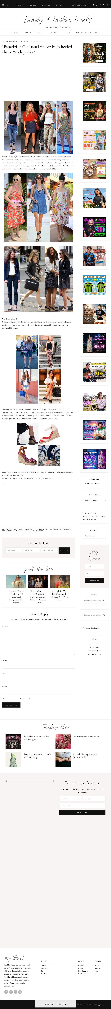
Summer (44, 968)
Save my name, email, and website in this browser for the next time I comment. (34, 699)
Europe (97, 974)
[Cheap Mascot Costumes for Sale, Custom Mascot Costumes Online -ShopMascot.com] (91, 628)
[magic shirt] (94, 352)
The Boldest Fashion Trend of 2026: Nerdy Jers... (36, 738)
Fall (42, 971)
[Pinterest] (100, 2)
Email (5, 673)
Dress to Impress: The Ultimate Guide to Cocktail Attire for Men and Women (38, 597)
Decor (80, 968)
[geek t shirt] (94, 439)
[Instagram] (103, 2)
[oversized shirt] (94, 62)
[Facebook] (94, 2)
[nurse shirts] (94, 178)
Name (5, 660)
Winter (44, 974)
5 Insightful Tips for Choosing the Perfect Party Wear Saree (59, 595)
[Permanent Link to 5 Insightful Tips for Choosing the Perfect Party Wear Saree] (60, 588)
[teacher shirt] (94, 149)
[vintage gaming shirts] (94, 265)
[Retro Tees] (94, 120)
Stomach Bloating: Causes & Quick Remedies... (85, 755)
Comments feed (94, 651)
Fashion (5, 41)
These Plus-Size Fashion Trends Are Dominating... (37, 755)
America (98, 968)
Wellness (81, 974)
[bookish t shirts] (94, 207)
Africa (97, 965)
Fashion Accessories (61, 529)
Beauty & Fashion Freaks (58, 21)
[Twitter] (97, 2)
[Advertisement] (38, 77)
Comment (6, 626)
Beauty (81, 965)
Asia (96, 971)
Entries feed (94, 647)
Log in (94, 643)
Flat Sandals (19, 530)
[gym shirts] (94, 323)
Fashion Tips (7, 530)
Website (5, 686)
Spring (43, 965)
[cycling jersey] (94, 381)
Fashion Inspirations (17, 41)
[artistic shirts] (94, 468)
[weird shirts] (94, 236)
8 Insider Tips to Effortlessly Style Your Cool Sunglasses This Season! (16, 597)
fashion (49, 529)
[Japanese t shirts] (94, 91)
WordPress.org (94, 654)
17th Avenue (100, 1004)
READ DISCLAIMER (91, 484)
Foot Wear (29, 530)
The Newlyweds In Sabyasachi (86, 736)
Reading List (83, 971)
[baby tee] (94, 294)
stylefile (39, 530)
